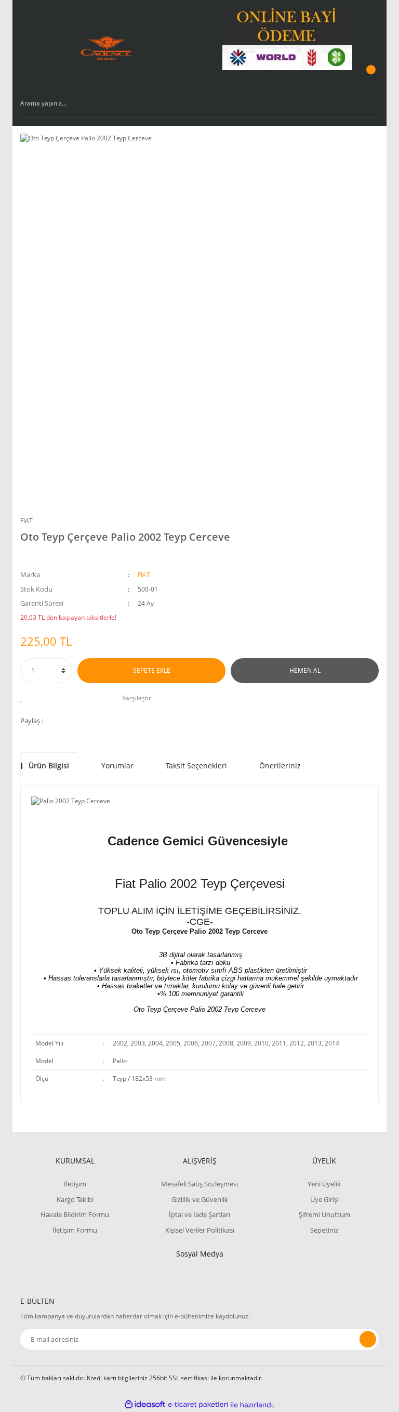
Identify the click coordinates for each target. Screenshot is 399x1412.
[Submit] (368, 1339)
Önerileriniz (280, 765)
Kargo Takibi (75, 1199)
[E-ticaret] (198, 1404)
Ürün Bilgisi (49, 765)
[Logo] (106, 48)
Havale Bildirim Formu (75, 1214)
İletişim (75, 1183)
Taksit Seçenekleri (196, 765)
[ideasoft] (145, 1405)
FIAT (26, 520)
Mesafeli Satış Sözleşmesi (199, 1183)
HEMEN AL (305, 670)
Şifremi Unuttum (324, 1214)
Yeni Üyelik (324, 1183)
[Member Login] (369, 39)
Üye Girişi (324, 1199)
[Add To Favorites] (24, 698)
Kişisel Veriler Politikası (199, 1230)
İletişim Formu (74, 1230)
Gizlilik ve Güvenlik (199, 1199)
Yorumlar (117, 765)
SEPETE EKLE (151, 670)
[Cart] (369, 79)
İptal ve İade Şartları (199, 1214)
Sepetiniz (324, 1230)
